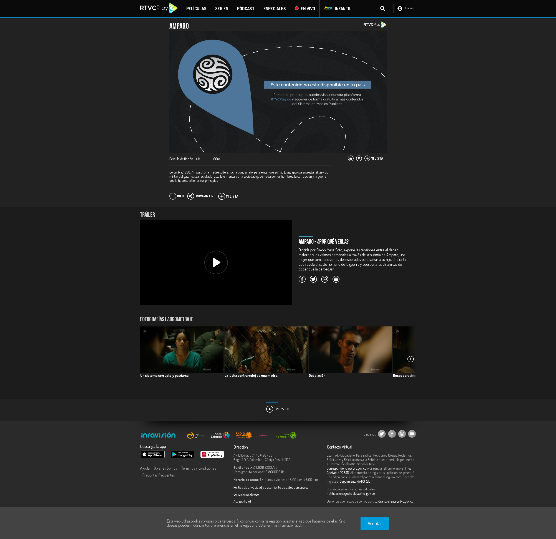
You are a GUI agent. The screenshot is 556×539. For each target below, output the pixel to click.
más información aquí (286, 525)
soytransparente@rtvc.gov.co (394, 501)
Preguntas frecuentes (158, 475)
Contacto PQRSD (338, 472)
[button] (410, 359)
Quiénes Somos (165, 468)
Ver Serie (282, 409)
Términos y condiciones (198, 468)
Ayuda (145, 468)
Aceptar (375, 523)
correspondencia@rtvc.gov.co (346, 468)
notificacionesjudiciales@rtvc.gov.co (351, 493)
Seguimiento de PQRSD (355, 481)
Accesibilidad (242, 501)
